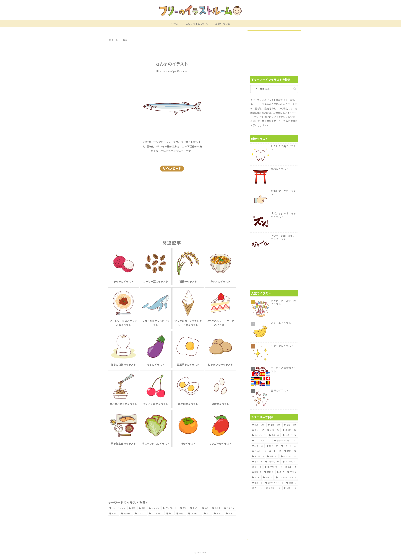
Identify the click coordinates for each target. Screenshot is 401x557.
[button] (295, 89)
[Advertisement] (172, 51)
